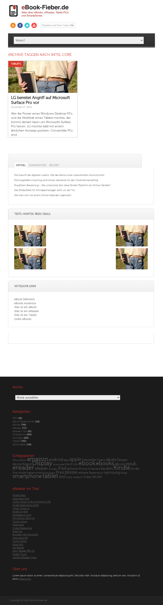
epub (131, 463)
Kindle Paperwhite (29, 472)
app (66, 460)
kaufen (107, 468)
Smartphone (19, 434)
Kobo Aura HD (20, 538)
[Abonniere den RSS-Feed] (13, 25)
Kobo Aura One (21, 498)
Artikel (21, 165)
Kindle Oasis (19, 495)
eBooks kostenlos (25, 303)
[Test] (30, 246)
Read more (25, 579)
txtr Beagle (18, 547)
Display (42, 463)
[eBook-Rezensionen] (30, 269)
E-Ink (74, 464)
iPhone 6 (84, 468)
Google (53, 469)
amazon (37, 459)
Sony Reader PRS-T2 (24, 551)
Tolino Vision (20, 521)
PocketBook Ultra (22, 515)
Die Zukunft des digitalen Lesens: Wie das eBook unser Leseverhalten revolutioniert (59, 175)
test (62, 476)
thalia (69, 477)
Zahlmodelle (19, 444)
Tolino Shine (20, 541)
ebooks (105, 463)
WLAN (97, 477)
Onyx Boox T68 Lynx (24, 518)
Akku (15, 460)
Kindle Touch (20, 554)
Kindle (121, 467)
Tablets (16, 63)
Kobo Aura (18, 524)
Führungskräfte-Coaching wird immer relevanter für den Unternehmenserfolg (56, 180)
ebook (87, 463)
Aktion (22, 460)
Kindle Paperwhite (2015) (26, 505)
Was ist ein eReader (26, 311)
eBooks (16, 424)
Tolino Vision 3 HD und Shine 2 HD (32, 501)
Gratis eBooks (22, 319)
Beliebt (54, 165)
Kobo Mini (18, 544)
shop (124, 472)
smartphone (27, 476)
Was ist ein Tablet (25, 315)
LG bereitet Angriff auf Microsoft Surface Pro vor (40, 100)
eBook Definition (24, 299)
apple (75, 459)
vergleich (78, 477)
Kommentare (37, 165)
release (83, 473)
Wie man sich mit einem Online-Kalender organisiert (42, 195)
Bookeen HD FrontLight (25, 534)
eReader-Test (20, 431)
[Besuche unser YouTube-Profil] (34, 25)
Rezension (96, 473)
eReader (17, 428)
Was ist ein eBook (25, 307)
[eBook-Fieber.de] (39, 17)
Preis (60, 472)
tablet (50, 476)
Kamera (95, 468)
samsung (112, 472)
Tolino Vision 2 (21, 508)
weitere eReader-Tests (25, 557)
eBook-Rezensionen (23, 421)
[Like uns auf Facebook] (20, 25)
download (59, 464)
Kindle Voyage (20, 511)
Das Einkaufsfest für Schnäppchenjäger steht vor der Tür (44, 190)
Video (87, 477)
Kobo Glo (17, 531)
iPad (62, 468)
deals (111, 459)
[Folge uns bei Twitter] (27, 25)
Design (122, 460)
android (56, 460)
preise (71, 472)
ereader (23, 467)
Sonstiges (18, 438)
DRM (15, 418)
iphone (72, 469)
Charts (101, 460)
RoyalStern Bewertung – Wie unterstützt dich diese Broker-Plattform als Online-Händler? (62, 185)
